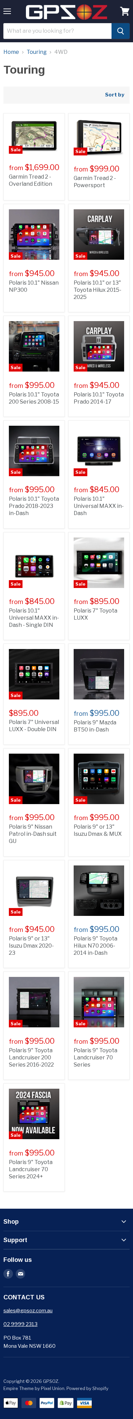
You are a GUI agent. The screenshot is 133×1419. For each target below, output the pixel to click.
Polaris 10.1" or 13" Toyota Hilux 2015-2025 (97, 290)
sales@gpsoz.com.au (28, 1311)
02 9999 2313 (20, 1324)
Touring (37, 52)
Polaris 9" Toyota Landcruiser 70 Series (95, 1057)
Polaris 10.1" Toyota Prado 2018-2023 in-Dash (34, 506)
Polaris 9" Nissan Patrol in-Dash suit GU (33, 834)
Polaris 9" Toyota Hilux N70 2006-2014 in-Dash (95, 945)
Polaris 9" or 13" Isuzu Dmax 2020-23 (31, 945)
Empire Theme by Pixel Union (33, 1388)
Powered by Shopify (87, 1388)
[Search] (121, 31)
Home (11, 52)
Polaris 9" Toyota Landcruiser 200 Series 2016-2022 (31, 1057)
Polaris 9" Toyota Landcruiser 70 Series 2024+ (31, 1169)
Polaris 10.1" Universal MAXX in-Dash (99, 506)
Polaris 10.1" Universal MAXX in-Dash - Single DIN (34, 617)
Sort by (114, 95)
